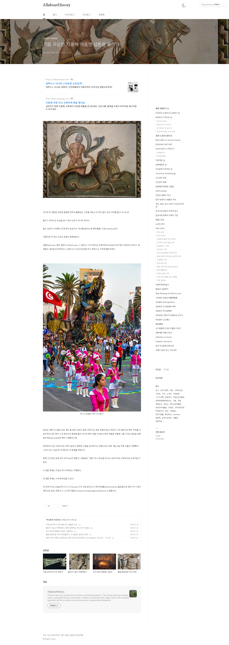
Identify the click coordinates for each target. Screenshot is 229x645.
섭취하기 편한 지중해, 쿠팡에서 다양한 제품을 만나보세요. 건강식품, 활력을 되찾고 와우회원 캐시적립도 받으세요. (91, 107)
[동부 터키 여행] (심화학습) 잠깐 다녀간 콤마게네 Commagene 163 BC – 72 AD (78, 537)
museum (176, 414)
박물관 (175, 418)
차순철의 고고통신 (163, 319)
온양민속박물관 (161, 407)
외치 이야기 (161, 235)
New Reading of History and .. (169, 293)
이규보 (158, 393)
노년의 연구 (160, 224)
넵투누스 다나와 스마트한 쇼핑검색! (64, 83)
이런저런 (159, 160)
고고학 (169, 393)
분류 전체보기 (161, 108)
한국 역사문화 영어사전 (165, 345)
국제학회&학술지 (162, 284)
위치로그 (87, 14)
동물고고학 (160, 219)
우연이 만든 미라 (163, 273)
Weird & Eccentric (164, 124)
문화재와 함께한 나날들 (165, 186)
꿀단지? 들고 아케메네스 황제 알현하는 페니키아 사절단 (67, 527)
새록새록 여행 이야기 (164, 332)
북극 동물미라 (162, 270)
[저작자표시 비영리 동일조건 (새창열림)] (73, 506)
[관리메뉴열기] (224, 5)
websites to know (163, 337)
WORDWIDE (161, 156)
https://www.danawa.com (57, 79)
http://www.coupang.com (57, 99)
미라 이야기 (160, 228)
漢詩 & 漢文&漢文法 (164, 135)
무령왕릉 (176, 393)
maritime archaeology (166, 173)
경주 (179, 400)
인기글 (166, 369)
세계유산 (159, 404)
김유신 (166, 404)
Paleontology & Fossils (166, 131)
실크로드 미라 (162, 249)
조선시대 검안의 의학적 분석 (167, 211)
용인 (166, 411)
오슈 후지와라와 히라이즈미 (167, 253)
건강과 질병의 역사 (163, 195)
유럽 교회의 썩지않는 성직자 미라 (169, 256)
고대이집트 (179, 390)
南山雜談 (159, 324)
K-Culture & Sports (164, 128)
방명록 (102, 14)
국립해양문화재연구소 (163, 400)
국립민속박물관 (178, 397)
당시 (157, 390)
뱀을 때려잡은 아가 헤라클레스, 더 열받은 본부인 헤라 (67, 534)
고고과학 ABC (161, 177)
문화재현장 (160, 164)
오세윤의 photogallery (165, 302)
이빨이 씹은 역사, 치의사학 (166, 350)
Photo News (162, 121)
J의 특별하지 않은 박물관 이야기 (168, 328)
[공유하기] (52, 506)
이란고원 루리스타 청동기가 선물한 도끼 (61, 524)
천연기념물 (160, 414)
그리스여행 (160, 397)
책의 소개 (160, 232)
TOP (184, 636)
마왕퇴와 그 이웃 (163, 246)
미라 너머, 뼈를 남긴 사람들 (167, 277)
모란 (171, 390)
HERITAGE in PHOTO (165, 148)
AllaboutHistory (57, 5)
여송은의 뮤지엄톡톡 (164, 310)
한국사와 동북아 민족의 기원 (167, 215)
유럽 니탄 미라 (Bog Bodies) (167, 266)
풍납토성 (168, 414)
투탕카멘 (159, 421)
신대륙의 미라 (162, 259)
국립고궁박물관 (175, 404)
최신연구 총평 (161, 182)
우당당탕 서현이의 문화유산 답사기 (169, 315)
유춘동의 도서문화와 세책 (166, 306)
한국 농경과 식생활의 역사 (166, 199)
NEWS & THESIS (163, 117)
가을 (174, 400)
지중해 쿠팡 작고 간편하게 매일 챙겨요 (65, 102)
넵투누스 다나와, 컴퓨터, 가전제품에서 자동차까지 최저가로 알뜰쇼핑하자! (79, 86)
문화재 (158, 418)
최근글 (158, 369)
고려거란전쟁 (179, 407)
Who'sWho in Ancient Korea (168, 140)
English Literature (164, 341)
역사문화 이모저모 (53, 519)
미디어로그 (70, 14)
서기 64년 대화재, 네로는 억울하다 (59, 531)
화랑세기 (168, 397)
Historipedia (161, 190)
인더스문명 (164, 390)
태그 (55, 14)
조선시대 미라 (162, 263)
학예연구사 (160, 411)
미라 (163, 393)
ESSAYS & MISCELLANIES (167, 113)
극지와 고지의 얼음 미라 (165, 242)
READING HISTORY (164, 144)
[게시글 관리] (55, 506)
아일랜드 (173, 411)
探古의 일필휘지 (162, 289)
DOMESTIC (161, 152)
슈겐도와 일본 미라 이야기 (166, 239)
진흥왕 (170, 407)
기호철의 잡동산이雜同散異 (166, 297)
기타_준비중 (161, 280)
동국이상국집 (166, 418)
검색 (178, 5)
